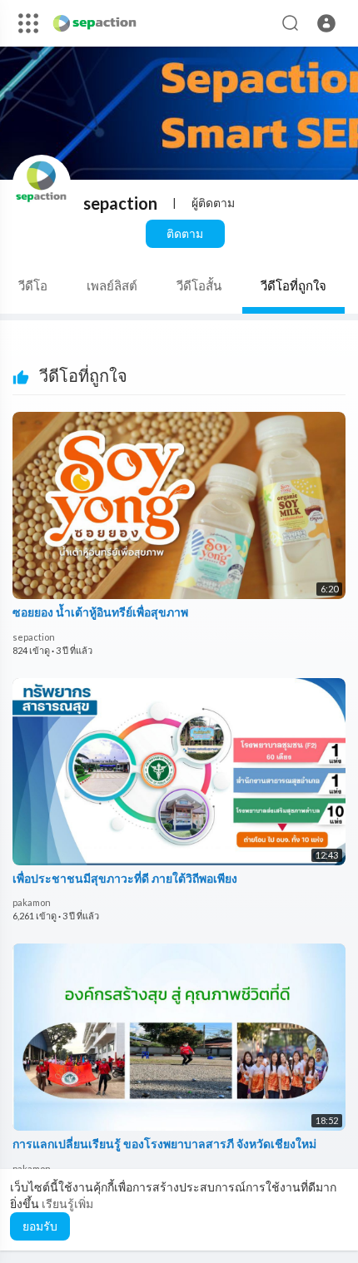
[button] (326, 23)
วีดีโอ (32, 285)
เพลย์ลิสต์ (112, 285)
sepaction (120, 203)
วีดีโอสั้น (199, 285)
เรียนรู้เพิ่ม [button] (67, 1203)
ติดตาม (185, 233)
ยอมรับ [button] (39, 1226)
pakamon (31, 902)
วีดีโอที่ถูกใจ (293, 285)
